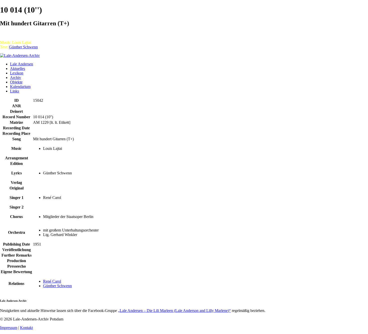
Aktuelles (17, 68)
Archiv (15, 77)
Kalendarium (20, 86)
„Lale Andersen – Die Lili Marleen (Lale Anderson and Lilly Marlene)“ (174, 310)
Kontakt (26, 327)
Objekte (16, 82)
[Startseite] (20, 55)
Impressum (8, 327)
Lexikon (16, 73)
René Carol (52, 281)
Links (14, 91)
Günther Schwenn (23, 47)
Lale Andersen (21, 64)
